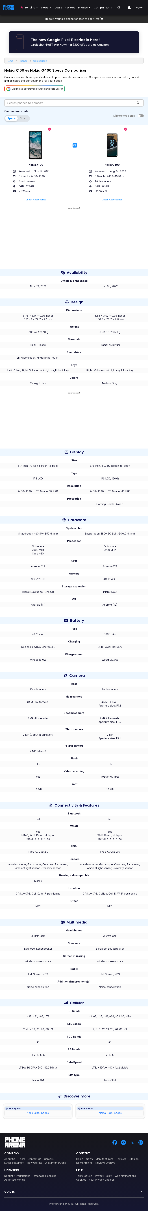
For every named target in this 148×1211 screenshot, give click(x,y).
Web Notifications (125, 1175)
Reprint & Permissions (17, 1175)
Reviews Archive (105, 1162)
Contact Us (34, 1158)
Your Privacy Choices (101, 1179)
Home (79, 1158)
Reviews (121, 1158)
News (89, 1158)
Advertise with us (14, 1179)
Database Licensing (44, 1175)
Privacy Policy (103, 1175)
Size (22, 118)
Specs (11, 118)
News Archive (84, 1162)
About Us (9, 1158)
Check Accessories (36, 199)
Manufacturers (104, 1158)
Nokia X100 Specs (38, 1112)
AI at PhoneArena (55, 1162)
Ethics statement (14, 1162)
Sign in (139, 7)
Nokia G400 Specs (110, 1112)
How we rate (34, 1162)
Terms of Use (84, 1175)
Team (21, 1158)
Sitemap (134, 1158)
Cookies (81, 1179)
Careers (49, 1158)
